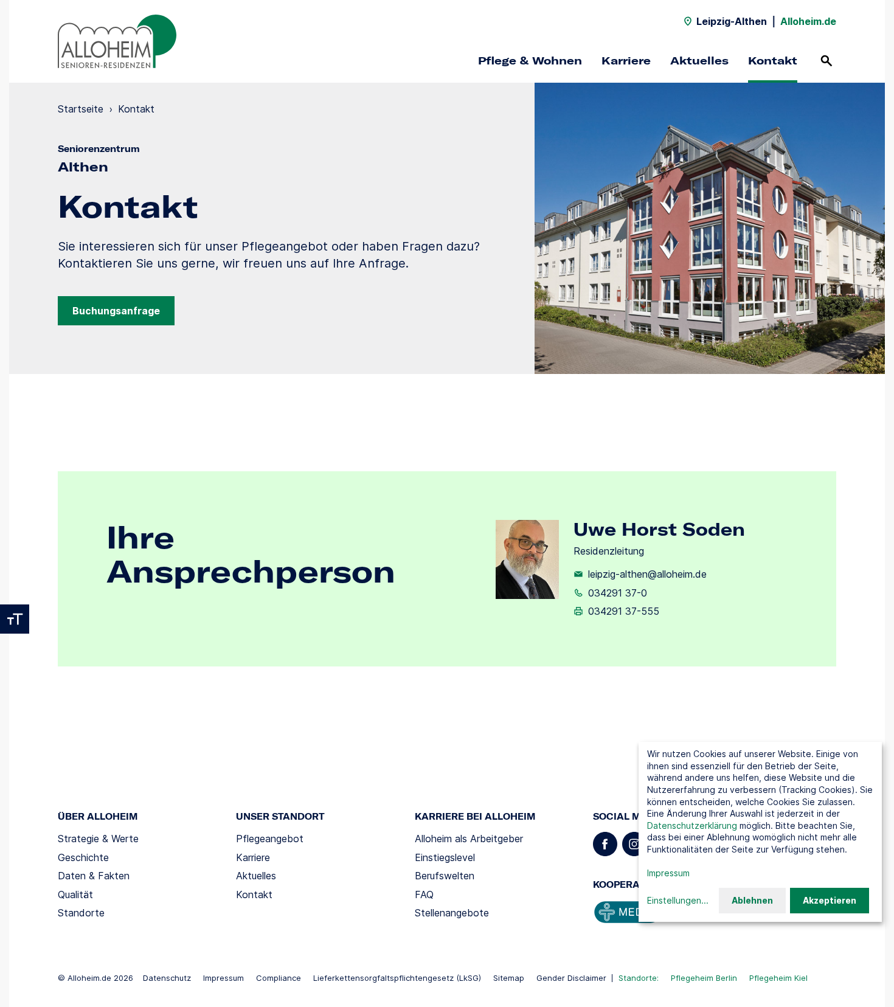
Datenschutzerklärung (692, 825)
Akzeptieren (829, 900)
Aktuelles (699, 60)
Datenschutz (167, 978)
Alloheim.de (808, 21)
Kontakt (772, 60)
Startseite (80, 109)
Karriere (626, 60)
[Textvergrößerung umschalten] (14, 619)
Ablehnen (752, 900)
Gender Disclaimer (571, 978)
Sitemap (508, 978)
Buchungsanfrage (116, 311)
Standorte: (639, 978)
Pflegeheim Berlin (704, 978)
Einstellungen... (678, 900)
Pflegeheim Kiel (778, 978)
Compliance (278, 978)
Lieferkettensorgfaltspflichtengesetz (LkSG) (397, 978)
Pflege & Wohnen (530, 60)
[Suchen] (826, 60)
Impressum (223, 978)
